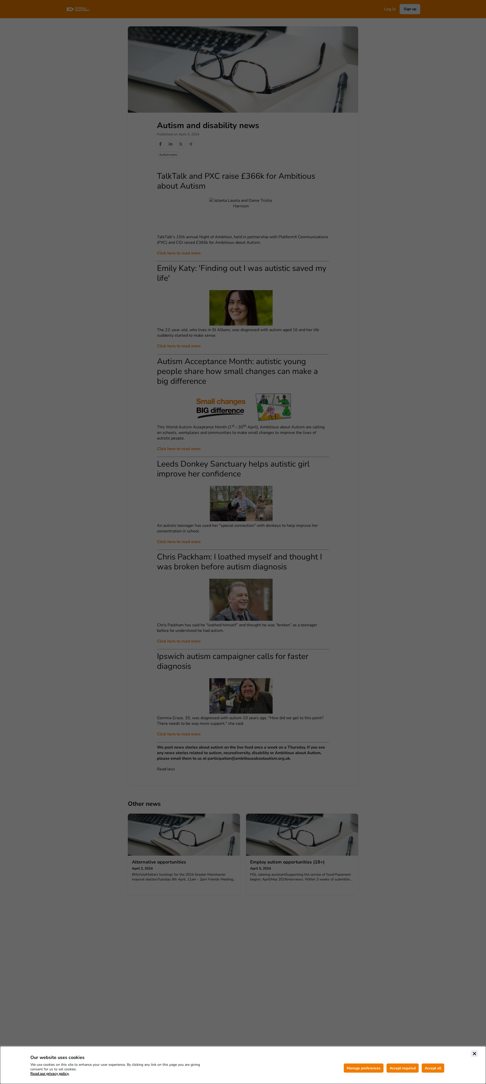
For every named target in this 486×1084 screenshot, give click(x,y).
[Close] (474, 1053)
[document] (243, 1065)
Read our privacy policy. (49, 1073)
